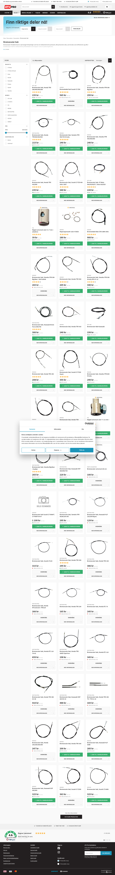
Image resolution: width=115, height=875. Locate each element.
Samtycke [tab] (32, 429)
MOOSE (9, 108)
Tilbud (37, 13)
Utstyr (7, 13)
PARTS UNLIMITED (12, 115)
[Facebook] (71, 848)
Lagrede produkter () (91, 7)
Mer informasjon (42, 105)
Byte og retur (6, 847)
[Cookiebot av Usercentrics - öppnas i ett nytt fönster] (86, 423)
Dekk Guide (33, 858)
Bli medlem (106, 853)
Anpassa (56, 450)
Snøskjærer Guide (34, 847)
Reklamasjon (6, 853)
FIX (8, 105)
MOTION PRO (11, 112)
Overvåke (71, 101)
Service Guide (33, 850)
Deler (16, 13)
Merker (45, 13)
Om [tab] (83, 429)
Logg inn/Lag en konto (77, 7)
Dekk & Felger (26, 13)
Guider (52, 13)
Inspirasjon (61, 13)
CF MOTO (10, 102)
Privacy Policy (87, 857)
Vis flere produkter (71, 817)
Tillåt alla (81, 450)
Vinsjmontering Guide (35, 853)
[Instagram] (71, 852)
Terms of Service (93, 857)
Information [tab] (57, 429)
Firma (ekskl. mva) (107, 1)
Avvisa (33, 450)
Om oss (5, 850)
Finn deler (76, 28)
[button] (99, 12)
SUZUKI (9, 118)
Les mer (7, 49)
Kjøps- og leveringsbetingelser (10, 858)
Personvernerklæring (8, 855)
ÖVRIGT (9, 122)
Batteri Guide (33, 855)
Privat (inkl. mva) (94, 1)
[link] (57, 836)
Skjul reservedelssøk (101, 18)
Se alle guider (33, 861)
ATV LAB (10, 98)
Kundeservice (64, 7)
